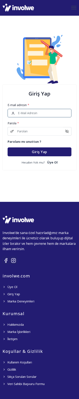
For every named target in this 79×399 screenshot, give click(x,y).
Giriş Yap (39, 152)
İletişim (12, 339)
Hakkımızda (15, 324)
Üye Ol (52, 162)
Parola (13, 123)
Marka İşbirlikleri (18, 332)
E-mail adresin (18, 105)
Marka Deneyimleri (20, 301)
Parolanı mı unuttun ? (24, 141)
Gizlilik (11, 369)
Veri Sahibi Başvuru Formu (26, 384)
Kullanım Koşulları (19, 362)
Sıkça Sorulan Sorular (22, 376)
